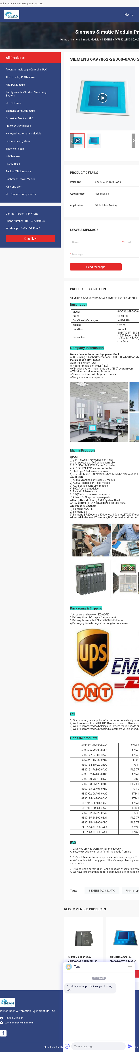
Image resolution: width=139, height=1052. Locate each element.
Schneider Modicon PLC (19, 118)
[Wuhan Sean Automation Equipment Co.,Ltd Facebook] (3, 1033)
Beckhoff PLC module (18, 171)
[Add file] (67, 1046)
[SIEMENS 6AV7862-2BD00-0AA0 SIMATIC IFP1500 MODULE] (102, 97)
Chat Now (30, 238)
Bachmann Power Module (20, 179)
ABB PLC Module (15, 84)
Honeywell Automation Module (23, 133)
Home (63, 39)
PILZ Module (13, 163)
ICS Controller (14, 186)
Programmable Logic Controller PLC (26, 69)
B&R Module (13, 156)
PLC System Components (21, 194)
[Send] (130, 1046)
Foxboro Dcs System (18, 141)
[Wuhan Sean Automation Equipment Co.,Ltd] (11, 14)
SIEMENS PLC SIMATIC (102, 890)
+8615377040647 (35, 221)
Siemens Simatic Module (84, 39)
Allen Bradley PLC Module (20, 77)
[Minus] (130, 967)
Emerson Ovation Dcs (18, 125)
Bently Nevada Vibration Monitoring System (26, 94)
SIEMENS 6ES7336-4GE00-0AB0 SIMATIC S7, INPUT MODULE (83, 961)
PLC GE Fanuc (14, 103)
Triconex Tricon (15, 148)
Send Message (95, 267)
